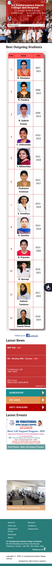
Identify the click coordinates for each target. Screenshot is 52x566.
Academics (32, 526)
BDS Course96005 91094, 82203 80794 (17, 381)
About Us (11, 523)
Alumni (10, 538)
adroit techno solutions (37, 561)
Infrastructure (33, 529)
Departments (13, 529)
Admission (12, 526)
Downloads (12, 534)
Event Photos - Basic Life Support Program (26, 447)
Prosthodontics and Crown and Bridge (24, 508)
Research (31, 523)
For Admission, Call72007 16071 (14, 370)
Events (10, 531)
